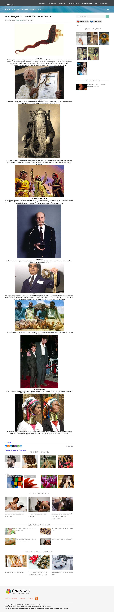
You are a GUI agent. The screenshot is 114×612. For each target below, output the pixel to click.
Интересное (19, 20)
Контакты (14, 598)
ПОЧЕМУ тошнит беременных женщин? (61, 539)
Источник (8, 442)
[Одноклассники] (8, 446)
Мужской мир (52, 3)
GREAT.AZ (10, 4)
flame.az (30, 598)
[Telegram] (21, 446)
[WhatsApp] (18, 446)
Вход (107, 9)
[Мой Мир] (11, 446)
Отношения (42, 3)
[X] (13, 446)
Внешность (14, 450)
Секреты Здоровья (86, 3)
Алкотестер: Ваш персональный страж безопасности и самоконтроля (62, 516)
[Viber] (16, 446)
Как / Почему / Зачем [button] (101, 3)
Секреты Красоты (74, 3)
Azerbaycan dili (84, 21)
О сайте (7, 598)
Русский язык (97, 21)
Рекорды (7, 450)
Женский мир (62, 3)
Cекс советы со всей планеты (14, 572)
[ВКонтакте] (6, 446)
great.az (22, 598)
